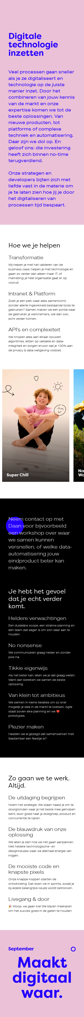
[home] (21, 949)
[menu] (73, 949)
